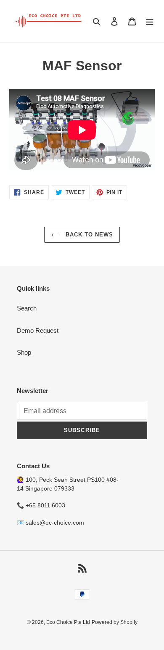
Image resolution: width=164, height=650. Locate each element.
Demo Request (37, 330)
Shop (24, 352)
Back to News (88, 234)
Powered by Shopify (115, 622)
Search (27, 308)
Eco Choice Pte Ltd (68, 622)
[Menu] (150, 21)
